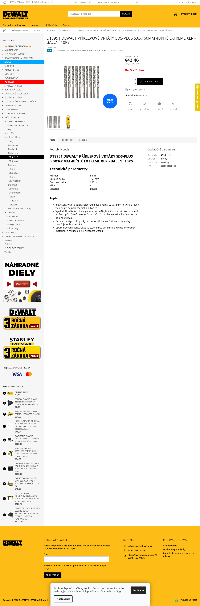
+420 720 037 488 (136, 550)
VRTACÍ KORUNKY (16, 121)
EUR (179, 2)
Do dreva (12, 184)
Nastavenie (63, 599)
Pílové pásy (12, 228)
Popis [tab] (52, 139)
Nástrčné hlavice (15, 220)
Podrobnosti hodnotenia (94, 50)
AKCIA (7, 62)
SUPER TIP (9, 66)
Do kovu (12, 165)
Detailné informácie (134, 95)
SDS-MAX (13, 161)
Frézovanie (12, 216)
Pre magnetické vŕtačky (19, 208)
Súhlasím (138, 590)
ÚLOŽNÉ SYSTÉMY (13, 97)
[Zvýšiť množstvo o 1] (135, 80)
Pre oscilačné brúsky (17, 125)
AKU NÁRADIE (11, 50)
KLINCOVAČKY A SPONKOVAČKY (20, 101)
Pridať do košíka (152, 81)
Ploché (12, 196)
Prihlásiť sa (52, 575)
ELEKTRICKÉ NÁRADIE (15, 54)
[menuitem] (14, 25)
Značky (7, 252)
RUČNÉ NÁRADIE (12, 89)
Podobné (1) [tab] (67, 139)
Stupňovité (14, 172)
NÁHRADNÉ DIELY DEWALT (17, 93)
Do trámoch (14, 192)
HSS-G (12, 168)
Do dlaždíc (13, 149)
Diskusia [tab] (82, 139)
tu (119, 591)
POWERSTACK (11, 77)
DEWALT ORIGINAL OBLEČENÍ (18, 58)
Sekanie (11, 212)
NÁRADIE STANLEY (13, 105)
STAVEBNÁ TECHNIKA (14, 113)
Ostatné (8, 244)
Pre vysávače (13, 224)
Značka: (116, 50)
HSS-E (12, 176)
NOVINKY (9, 73)
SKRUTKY (8, 240)
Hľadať (126, 13)
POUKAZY (9, 81)
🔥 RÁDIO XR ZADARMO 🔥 (17, 46)
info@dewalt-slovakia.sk (140, 546)
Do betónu (13, 153)
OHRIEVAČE (10, 232)
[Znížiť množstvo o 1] (135, 83)
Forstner (13, 204)
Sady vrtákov (15, 180)
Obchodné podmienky (108, 2)
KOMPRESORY (11, 109)
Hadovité (13, 200)
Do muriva (13, 145)
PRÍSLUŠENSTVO (12, 117)
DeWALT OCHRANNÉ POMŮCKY (19, 236)
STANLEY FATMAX (13, 85)
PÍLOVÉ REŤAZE (11, 69)
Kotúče (10, 133)
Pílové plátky (13, 137)
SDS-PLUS (13, 157)
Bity (9, 129)
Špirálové (13, 188)
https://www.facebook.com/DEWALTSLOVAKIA (142, 556)
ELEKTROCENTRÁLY (14, 248)
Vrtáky (10, 141)
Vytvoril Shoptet (188, 599)
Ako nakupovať (83, 2)
